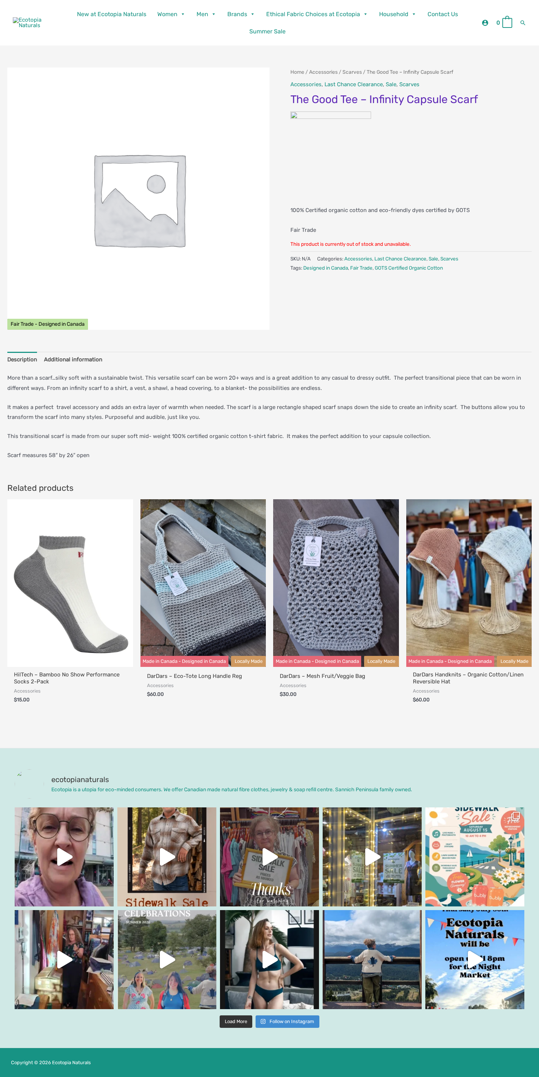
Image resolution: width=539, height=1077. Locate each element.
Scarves (352, 72)
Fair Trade (361, 268)
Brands (237, 14)
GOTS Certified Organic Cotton (409, 268)
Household (393, 14)
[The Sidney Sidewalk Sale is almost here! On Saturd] (474, 856)
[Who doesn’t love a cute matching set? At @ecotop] (269, 959)
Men (202, 14)
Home (297, 72)
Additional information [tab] (73, 359)
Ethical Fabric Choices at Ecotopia (313, 14)
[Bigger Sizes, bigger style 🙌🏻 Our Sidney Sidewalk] (166, 856)
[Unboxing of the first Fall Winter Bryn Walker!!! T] (64, 959)
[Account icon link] (485, 22)
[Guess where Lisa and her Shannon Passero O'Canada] (372, 959)
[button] (523, 22)
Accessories (323, 72)
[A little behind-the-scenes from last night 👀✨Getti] (269, 856)
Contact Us (443, 14)
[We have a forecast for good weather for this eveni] (474, 959)
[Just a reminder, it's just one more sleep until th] (372, 856)
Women (167, 14)
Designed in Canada (325, 268)
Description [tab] (22, 359)
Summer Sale (267, 31)
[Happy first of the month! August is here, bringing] (166, 959)
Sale (391, 84)
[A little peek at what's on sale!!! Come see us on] (64, 856)
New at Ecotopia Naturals (111, 14)
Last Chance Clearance (353, 84)
